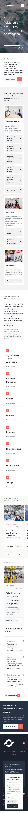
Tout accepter (12, 806)
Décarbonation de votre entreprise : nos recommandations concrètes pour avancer (15, 679)
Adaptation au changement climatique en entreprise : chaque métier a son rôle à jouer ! (14, 646)
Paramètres (11, 802)
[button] (14, 648)
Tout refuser (11, 798)
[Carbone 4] (9, 743)
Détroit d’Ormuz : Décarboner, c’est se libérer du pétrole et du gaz (15, 664)
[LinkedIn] (24, 743)
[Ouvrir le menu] (22, 5)
